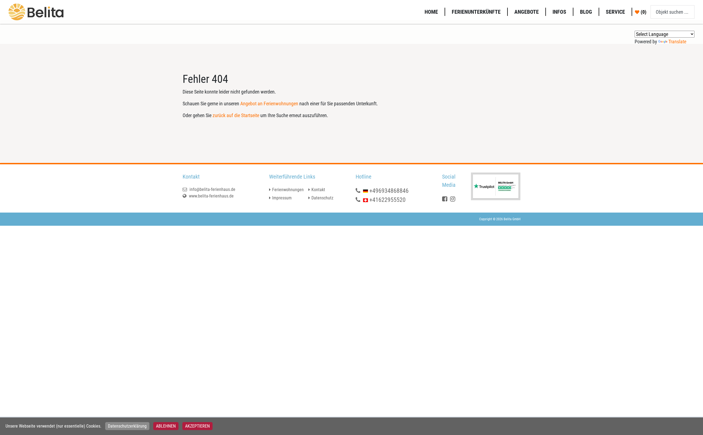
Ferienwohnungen (288, 189)
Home (431, 12)
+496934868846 (389, 190)
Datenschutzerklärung (127, 426)
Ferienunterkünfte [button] (476, 12)
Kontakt (318, 189)
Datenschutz (322, 197)
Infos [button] (559, 12)
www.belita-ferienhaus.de (211, 196)
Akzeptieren (197, 426)
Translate (677, 41)
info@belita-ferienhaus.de (211, 189)
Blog (586, 12)
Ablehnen (166, 426)
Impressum (282, 197)
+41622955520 (387, 199)
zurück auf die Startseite (236, 115)
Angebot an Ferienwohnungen (269, 103)
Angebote (526, 12)
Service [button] (615, 12)
